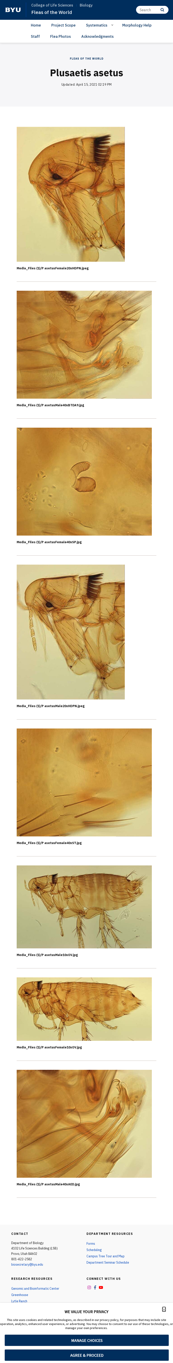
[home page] (13, 10)
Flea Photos (60, 36)
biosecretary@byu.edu (27, 1264)
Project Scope (63, 25)
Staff (35, 36)
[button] (164, 1309)
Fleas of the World (51, 12)
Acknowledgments (97, 36)
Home (36, 25)
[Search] (162, 10)
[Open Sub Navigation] (113, 25)
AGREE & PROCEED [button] (86, 1355)
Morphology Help (137, 25)
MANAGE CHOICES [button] (86, 1340)
